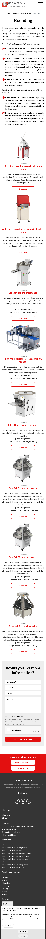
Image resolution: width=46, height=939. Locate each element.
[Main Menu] (40, 4)
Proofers (5, 823)
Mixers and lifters (9, 835)
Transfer (5, 891)
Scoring (5, 888)
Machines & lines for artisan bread (15, 856)
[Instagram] (28, 801)
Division (5, 877)
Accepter (23, 931)
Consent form (15, 716)
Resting (5, 880)
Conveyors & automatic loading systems (18, 826)
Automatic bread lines (11, 832)
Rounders (5, 821)
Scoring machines (9, 829)
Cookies (8, 904)
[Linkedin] (23, 801)
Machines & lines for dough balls (15, 864)
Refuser (23, 936)
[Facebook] (17, 801)
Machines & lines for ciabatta (13, 845)
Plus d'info (8, 926)
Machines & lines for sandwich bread (16, 853)
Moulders (6, 815)
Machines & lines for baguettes (14, 847)
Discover (23, 189)
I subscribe (23, 793)
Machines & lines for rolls (12, 850)
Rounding (5, 886)
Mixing (5, 894)
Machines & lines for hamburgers (15, 859)
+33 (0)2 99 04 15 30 (23, 762)
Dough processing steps (11, 872)
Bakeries (5, 899)
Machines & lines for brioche (13, 867)
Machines (6, 810)
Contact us (23, 768)
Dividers (5, 818)
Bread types (7, 839)
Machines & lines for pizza (12, 862)
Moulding (6, 883)
